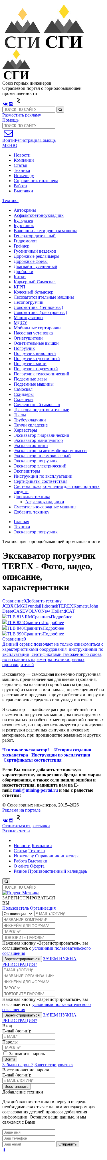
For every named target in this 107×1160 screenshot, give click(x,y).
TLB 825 (15, 622)
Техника (22, 170)
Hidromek (49, 606)
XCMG (17, 606)
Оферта (37, 866)
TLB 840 (15, 628)
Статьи (20, 165)
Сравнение (14, 600)
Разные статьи (16, 830)
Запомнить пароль (26, 1053)
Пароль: (10, 1042)
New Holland (53, 611)
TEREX (65, 606)
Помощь (10, 120)
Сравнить (41, 616)
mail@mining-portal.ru (35, 790)
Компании (24, 160)
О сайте (21, 866)
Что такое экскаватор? (26, 749)
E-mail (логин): (16, 1030)
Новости (22, 155)
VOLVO (33, 611)
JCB (6, 606)
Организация (43, 908)
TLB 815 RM (19, 616)
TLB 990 (15, 633)
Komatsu (81, 606)
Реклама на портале (21, 810)
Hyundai (32, 606)
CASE (19, 611)
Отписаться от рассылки (26, 825)
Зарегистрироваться (22, 959)
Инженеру (24, 175)
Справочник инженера (36, 180)
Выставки (23, 190)
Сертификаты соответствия (32, 760)
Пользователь (15, 908)
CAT (70, 611)
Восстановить (17, 1086)
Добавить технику (31, 512)
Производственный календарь (57, 871)
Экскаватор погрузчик (36, 531)
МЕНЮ (9, 145)
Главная (21, 521)
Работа (20, 185)
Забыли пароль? (17, 1064)
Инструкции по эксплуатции (60, 754)
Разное (20, 871)
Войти (10, 1059)
